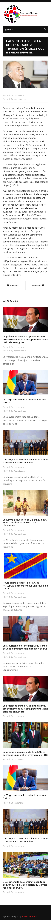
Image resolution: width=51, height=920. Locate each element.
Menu (9, 29)
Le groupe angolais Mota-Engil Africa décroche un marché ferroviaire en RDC (25, 753)
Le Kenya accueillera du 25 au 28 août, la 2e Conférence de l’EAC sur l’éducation (25, 522)
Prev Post (14, 285)
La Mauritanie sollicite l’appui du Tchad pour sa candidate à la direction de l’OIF (25, 647)
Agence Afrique (20, 99)
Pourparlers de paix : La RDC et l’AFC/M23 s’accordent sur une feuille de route (25, 585)
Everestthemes (29, 916)
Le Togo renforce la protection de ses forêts (24, 401)
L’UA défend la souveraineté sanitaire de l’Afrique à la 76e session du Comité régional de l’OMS (25, 884)
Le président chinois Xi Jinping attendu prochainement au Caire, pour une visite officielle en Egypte (25, 339)
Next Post (37, 285)
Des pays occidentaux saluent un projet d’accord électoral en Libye (25, 461)
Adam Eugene (19, 471)
